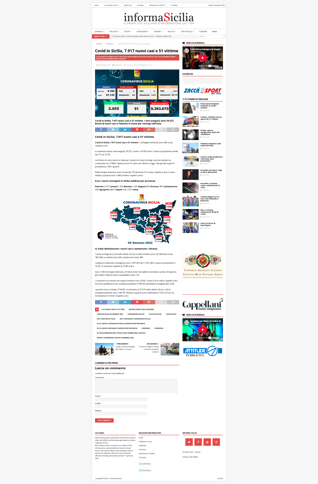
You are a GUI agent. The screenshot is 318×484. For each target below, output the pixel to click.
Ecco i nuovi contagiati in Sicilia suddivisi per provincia (121, 324)
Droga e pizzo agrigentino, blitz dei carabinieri (209, 132)
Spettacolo (186, 31)
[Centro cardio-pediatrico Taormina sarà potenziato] (190, 161)
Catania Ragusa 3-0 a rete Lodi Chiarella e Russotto (209, 199)
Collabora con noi (111, 5)
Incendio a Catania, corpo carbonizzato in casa (210, 185)
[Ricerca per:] (210, 36)
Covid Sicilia (171, 314)
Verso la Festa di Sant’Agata (207, 224)
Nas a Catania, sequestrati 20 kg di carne (209, 212)
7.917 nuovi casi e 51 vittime (112, 309)
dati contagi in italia (106, 319)
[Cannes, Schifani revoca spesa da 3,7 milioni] (190, 121)
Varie (214, 31)
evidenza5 (159, 328)
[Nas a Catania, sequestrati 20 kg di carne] (190, 214)
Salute (171, 31)
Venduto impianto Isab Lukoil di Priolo (210, 144)
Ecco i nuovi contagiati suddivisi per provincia (117, 328)
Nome (97, 396)
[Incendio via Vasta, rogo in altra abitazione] (190, 174)
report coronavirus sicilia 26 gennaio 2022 (115, 338)
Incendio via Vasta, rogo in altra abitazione (211, 171)
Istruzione (142, 31)
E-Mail (97, 403)
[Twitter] (189, 442)
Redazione (118, 65)
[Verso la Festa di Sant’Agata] (190, 227)
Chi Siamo (140, 5)
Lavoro (157, 31)
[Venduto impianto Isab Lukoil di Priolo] (190, 148)
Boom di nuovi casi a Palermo (141, 309)
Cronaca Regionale (140, 65)
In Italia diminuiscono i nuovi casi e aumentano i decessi (121, 333)
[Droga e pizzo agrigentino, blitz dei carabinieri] (190, 134)
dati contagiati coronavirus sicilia (135, 319)
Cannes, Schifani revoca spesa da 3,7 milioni (211, 118)
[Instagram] (216, 442)
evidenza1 (146, 328)
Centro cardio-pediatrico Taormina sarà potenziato (211, 159)
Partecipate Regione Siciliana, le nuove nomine (209, 106)
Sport (127, 31)
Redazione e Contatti (157, 5)
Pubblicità (127, 5)
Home (96, 5)
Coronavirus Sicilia (136, 314)
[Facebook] (198, 442)
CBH (221, 478)
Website (98, 410)
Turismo (203, 31)
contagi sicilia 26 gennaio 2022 (110, 314)
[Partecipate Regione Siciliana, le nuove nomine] (190, 108)
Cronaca (98, 31)
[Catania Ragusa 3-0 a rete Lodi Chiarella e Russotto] (190, 201)
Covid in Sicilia (155, 314)
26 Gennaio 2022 (104, 65)
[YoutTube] (207, 442)
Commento (99, 377)
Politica (113, 31)
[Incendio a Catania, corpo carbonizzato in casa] (190, 187)
